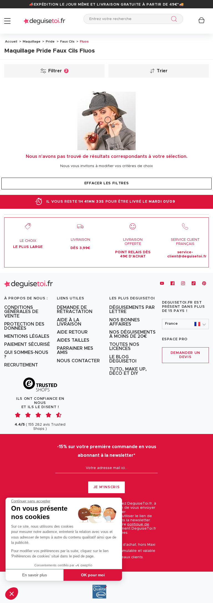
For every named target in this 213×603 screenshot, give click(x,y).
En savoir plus (34, 575)
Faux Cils (67, 41)
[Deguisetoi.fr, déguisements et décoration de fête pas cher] (44, 21)
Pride (49, 41)
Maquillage (31, 41)
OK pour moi (93, 575)
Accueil (11, 41)
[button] (11, 593)
